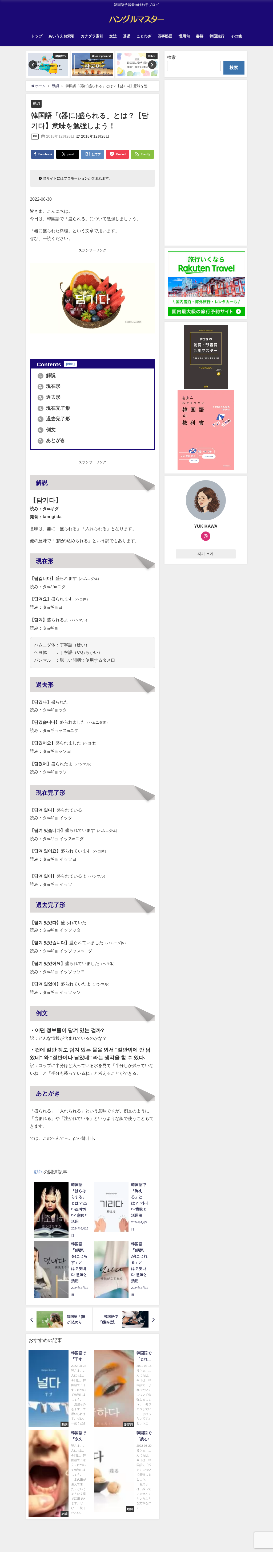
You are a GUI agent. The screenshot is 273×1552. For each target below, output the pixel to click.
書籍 (199, 36)
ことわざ (143, 36)
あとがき (52, 440)
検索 (171, 57)
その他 (236, 36)
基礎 (126, 36)
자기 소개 (206, 554)
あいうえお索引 (62, 36)
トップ (36, 36)
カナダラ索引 (92, 36)
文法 (113, 36)
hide (70, 364)
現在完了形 (54, 408)
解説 (47, 375)
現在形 (50, 386)
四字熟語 (165, 36)
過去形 (50, 397)
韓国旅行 (217, 36)
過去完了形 (54, 418)
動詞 (36, 103)
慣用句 (184, 36)
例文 (47, 429)
